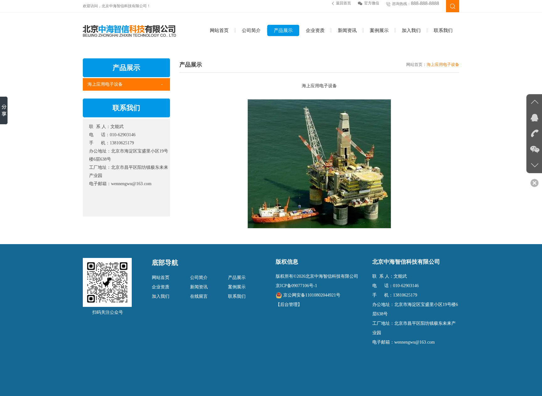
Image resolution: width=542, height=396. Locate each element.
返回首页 (343, 3)
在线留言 (199, 296)
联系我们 (443, 30)
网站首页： (416, 64)
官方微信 (371, 3)
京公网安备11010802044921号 (311, 295)
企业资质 (315, 30)
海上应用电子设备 (105, 84)
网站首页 (219, 30)
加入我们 (411, 30)
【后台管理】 (289, 304)
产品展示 (283, 30)
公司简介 (251, 30)
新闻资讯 (347, 30)
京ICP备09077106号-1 (296, 285)
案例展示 (379, 30)
